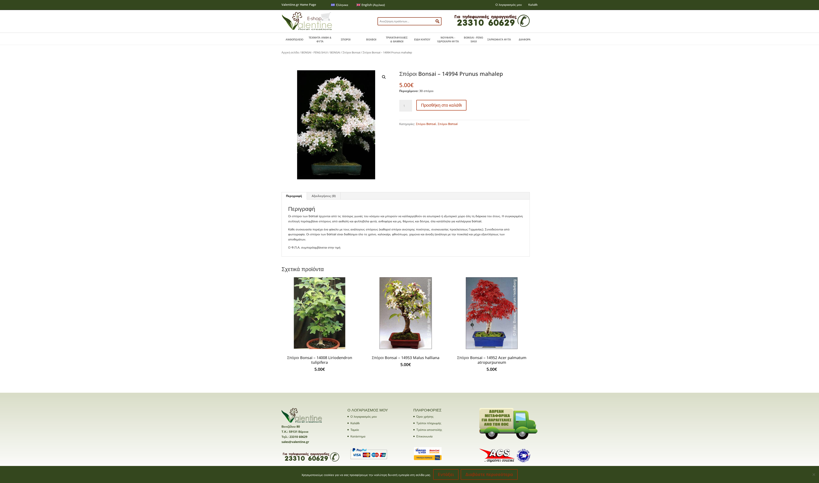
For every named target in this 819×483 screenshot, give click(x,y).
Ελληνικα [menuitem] (342, 5)
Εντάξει (446, 474)
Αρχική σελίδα (290, 52)
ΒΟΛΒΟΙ (371, 39)
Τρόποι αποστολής (429, 430)
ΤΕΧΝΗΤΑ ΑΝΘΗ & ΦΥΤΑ (320, 39)
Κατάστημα (357, 436)
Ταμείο (354, 430)
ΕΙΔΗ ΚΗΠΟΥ (422, 39)
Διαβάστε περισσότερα (489, 474)
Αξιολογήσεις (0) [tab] (324, 196)
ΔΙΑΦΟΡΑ (525, 39)
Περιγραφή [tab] (294, 196)
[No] (814, 474)
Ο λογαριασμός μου (508, 5)
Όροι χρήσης (425, 416)
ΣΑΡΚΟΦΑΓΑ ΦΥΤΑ (499, 39)
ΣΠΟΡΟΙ (345, 39)
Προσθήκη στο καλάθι (441, 105)
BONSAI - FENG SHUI (473, 39)
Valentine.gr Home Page (299, 5)
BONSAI (335, 52)
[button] (384, 77)
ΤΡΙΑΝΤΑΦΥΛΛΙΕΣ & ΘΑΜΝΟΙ (397, 39)
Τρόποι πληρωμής (428, 423)
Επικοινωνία (424, 436)
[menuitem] (339, 5)
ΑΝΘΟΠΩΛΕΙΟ (294, 39)
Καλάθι (532, 5)
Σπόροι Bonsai (351, 52)
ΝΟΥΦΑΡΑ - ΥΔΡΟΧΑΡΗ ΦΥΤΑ (448, 39)
